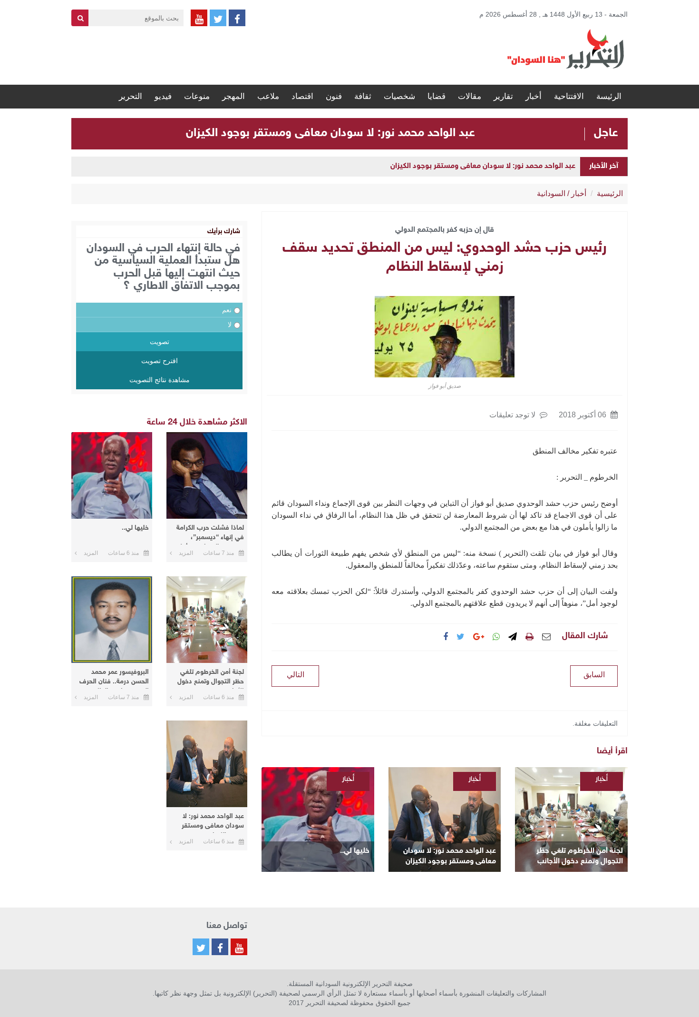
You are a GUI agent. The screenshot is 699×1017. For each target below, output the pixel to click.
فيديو (163, 96)
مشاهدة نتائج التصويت (159, 380)
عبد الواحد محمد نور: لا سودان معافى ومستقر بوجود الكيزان (330, 133)
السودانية (551, 193)
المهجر (233, 96)
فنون (334, 96)
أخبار (533, 96)
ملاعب (268, 96)
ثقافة (362, 96)
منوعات (197, 96)
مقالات (469, 96)
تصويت (159, 342)
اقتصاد (302, 96)
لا (230, 324)
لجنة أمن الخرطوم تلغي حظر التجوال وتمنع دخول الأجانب (579, 856)
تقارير (503, 96)
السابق (594, 675)
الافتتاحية (569, 96)
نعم (227, 310)
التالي (295, 675)
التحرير (130, 96)
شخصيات (399, 96)
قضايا (436, 96)
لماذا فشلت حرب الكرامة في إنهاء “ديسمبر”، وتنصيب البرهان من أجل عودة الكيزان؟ (210, 534)
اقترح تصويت (159, 361)
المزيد (186, 553)
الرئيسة (608, 96)
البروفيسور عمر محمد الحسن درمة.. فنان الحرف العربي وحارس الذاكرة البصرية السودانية (114, 678)
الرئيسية (610, 193)
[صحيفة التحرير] (566, 48)
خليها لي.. (354, 851)
